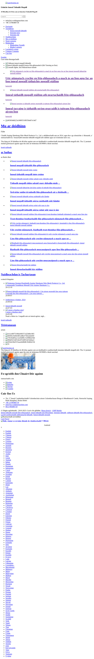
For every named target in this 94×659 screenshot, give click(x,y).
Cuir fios (9, 53)
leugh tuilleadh (6, 147)
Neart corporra (11, 41)
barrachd (9, 86)
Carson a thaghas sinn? (14, 312)
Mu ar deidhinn (11, 39)
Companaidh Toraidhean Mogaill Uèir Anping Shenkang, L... (28, 285)
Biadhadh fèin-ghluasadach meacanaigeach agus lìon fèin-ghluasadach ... (44, 249)
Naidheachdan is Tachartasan (18, 274)
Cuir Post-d (5, 419)
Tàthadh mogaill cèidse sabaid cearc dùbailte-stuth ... (35, 183)
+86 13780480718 (12, 403)
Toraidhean (10, 29)
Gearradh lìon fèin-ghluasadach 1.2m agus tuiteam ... (25, 293)
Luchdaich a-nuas (12, 49)
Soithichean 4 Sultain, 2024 (15, 300)
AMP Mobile (57, 411)
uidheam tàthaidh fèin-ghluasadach (79, 413)
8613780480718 (11, 407)
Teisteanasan (8, 324)
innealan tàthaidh (60, 413)
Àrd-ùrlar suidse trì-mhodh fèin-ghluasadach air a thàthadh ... (39, 192)
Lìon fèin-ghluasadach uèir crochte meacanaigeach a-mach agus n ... (42, 260)
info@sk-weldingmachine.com (17, 405)
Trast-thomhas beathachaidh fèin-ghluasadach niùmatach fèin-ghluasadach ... (46, 219)
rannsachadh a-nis (7, 379)
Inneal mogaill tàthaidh (18, 31)
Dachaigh (9, 27)
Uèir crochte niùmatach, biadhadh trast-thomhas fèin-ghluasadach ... (42, 230)
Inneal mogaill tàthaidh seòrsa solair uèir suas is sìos (34, 210)
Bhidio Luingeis (16, 47)
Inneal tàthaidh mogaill (14, 306)
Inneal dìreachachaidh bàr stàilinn (26, 269)
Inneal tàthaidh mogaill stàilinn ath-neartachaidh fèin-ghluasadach (45, 94)
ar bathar (6, 152)
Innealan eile (14, 35)
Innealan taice (15, 33)
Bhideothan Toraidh (17, 45)
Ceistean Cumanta (12, 51)
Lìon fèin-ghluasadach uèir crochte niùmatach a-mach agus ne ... (40, 238)
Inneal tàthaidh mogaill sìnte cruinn (27, 174)
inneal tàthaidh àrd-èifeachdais (42, 413)
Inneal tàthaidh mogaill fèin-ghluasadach (15, 413)
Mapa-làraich (46, 411)
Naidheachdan (11, 37)
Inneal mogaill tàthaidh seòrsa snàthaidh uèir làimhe (35, 201)
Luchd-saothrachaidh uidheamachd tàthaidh (16, 415)
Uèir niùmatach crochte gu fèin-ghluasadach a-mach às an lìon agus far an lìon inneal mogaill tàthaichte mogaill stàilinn (49, 80)
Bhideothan (10, 43)
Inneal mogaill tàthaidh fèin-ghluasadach (29, 165)
